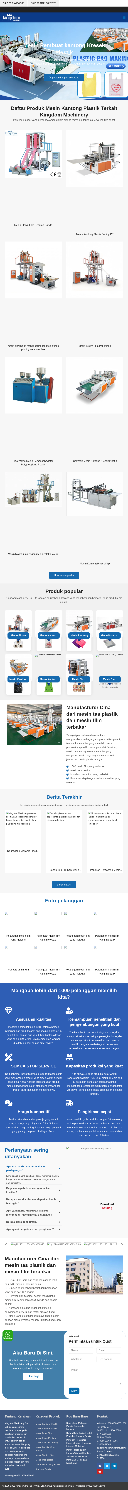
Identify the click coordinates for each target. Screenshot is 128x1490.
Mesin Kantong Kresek (49, 636)
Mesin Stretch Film (45, 1455)
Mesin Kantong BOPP (110, 636)
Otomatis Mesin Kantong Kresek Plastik (95, 461)
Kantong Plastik (43, 1469)
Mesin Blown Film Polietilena (95, 346)
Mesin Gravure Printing (47, 1442)
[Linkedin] (114, 1466)
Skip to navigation (13, 3)
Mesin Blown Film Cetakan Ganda (33, 225)
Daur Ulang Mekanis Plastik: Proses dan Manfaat (76, 1426)
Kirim (74, 1390)
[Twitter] (107, 1466)
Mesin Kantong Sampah (18, 680)
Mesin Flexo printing (79, 680)
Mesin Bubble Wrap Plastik (45, 1449)
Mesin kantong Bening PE (79, 636)
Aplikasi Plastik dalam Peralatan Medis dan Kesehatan (77, 1459)
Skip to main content (43, 3)
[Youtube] (100, 1471)
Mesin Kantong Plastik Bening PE (95, 234)
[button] (3, 61)
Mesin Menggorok (44, 1460)
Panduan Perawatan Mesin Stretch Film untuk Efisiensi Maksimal (78, 1443)
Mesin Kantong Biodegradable (49, 680)
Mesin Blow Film (44, 1433)
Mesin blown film (18, 636)
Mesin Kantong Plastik (46, 1424)
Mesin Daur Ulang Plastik (110, 680)
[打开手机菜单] (124, 17)
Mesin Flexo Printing (46, 1438)
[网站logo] (11, 17)
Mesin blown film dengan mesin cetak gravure (33, 554)
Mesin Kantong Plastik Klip (95, 563)
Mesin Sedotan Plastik (46, 1428)
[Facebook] (100, 1466)
